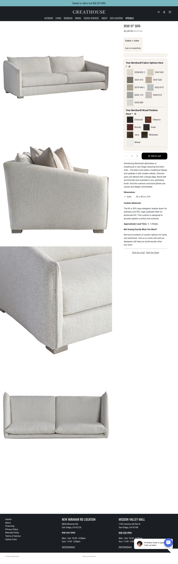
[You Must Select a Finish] (135, 114)
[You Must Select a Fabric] (129, 67)
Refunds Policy (12, 533)
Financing (9, 526)
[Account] (164, 12)
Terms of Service (13, 536)
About (8, 522)
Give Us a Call (138, 252)
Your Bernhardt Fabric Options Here (144, 64)
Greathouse (15, 556)
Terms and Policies (89, 556)
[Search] (159, 12)
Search (8, 519)
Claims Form (11, 539)
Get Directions (68, 547)
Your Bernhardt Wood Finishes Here (142, 112)
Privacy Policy (11, 529)
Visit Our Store (152, 252)
